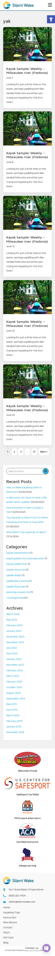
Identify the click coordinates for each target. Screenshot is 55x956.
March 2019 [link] (12, 715)
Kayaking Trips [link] (11, 912)
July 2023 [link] (11, 647)
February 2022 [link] (14, 670)
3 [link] (21, 451)
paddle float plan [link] (16, 586)
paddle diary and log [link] (17, 580)
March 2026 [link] (13, 614)
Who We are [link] (10, 922)
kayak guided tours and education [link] (25, 558)
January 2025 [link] (14, 630)
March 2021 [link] (12, 675)
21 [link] (34, 451)
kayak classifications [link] (18, 552)
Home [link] (6, 907)
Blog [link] (5, 942)
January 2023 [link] (13, 659)
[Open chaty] (46, 948)
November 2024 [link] (15, 636)
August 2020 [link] (13, 692)
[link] (51, 19)
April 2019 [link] (11, 709)
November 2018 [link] (15, 732)
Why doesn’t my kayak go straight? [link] (26, 532)
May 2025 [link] (11, 619)
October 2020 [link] (14, 687)
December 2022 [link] (15, 664)
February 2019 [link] (14, 721)
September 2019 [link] (15, 698)
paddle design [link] (14, 575)
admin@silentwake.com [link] (22, 901)
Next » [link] (44, 451)
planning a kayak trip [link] (18, 592)
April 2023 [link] (12, 653)
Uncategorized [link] (14, 597)
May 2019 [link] (11, 704)
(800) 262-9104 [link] (17, 895)
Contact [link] (8, 927)
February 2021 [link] (14, 681)
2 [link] (14, 451)
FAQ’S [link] (6, 932)
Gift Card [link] (8, 937)
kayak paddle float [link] (16, 563)
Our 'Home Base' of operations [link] (26, 889)
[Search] (45, 471)
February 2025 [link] (14, 625)
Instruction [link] (9, 917)
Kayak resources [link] (15, 569)
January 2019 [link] (13, 726)
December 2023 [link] (15, 642)
